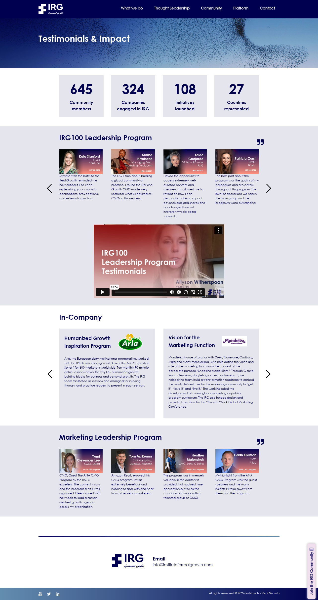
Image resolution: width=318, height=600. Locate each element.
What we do (132, 7)
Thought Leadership (172, 7)
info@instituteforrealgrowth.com (183, 564)
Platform (240, 7)
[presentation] (49, 188)
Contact (267, 7)
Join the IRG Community (311, 573)
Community (211, 7)
